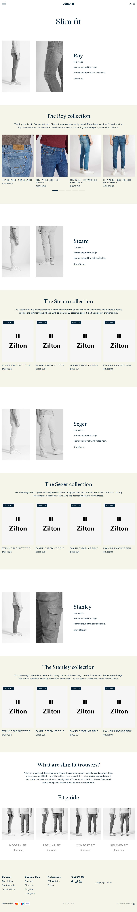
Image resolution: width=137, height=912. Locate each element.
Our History (7, 881)
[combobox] (109, 882)
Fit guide (29, 889)
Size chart (30, 885)
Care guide (30, 893)
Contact (29, 881)
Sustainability (8, 889)
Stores (51, 885)
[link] (18, 830)
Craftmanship (8, 885)
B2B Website (54, 881)
